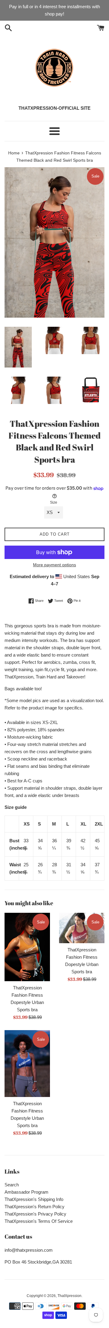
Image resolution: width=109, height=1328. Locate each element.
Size (53, 502)
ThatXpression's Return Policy (34, 1206)
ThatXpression (69, 1296)
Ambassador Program (26, 1192)
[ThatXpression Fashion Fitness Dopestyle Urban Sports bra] (27, 947)
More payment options (54, 564)
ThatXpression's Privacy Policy (35, 1213)
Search (12, 1184)
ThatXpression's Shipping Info (34, 1199)
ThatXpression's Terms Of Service (39, 1221)
